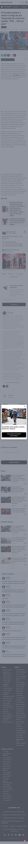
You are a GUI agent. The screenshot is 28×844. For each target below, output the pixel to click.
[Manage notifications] (24, 841)
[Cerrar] (25, 406)
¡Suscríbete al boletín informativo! (14, 435)
